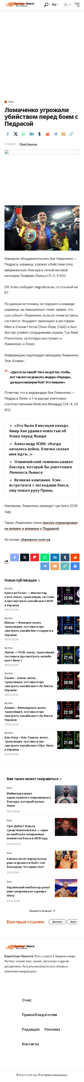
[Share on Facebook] (7, 134)
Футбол (8, 588)
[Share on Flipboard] (34, 557)
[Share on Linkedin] (31, 134)
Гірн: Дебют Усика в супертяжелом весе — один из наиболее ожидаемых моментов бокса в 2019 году (27, 832)
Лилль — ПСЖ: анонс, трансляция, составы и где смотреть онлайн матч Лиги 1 (29, 656)
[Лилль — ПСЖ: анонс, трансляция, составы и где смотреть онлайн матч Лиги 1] (68, 655)
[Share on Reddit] (47, 134)
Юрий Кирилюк (28, 144)
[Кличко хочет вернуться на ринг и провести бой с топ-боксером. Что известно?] (66, 860)
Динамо (57, 921)
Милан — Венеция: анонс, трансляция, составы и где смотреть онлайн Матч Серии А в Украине (28, 628)
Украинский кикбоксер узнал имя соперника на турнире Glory (28, 891)
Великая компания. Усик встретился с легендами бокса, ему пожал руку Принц (39, 485)
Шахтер (75, 921)
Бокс (11, 102)
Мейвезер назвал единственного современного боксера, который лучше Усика (29, 799)
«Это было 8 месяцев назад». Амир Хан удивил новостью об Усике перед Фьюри (39, 430)
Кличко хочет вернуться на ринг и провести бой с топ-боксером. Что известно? (27, 863)
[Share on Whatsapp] (23, 134)
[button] (46, 5)
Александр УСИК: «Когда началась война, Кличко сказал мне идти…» (39, 449)
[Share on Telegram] (55, 134)
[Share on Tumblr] (39, 134)
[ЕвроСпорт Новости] (19, 4)
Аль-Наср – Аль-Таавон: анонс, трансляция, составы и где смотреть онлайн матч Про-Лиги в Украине (28, 743)
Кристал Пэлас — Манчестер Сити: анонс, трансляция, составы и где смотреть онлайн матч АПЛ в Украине (29, 599)
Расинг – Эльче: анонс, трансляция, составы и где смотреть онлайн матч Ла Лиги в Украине (28, 684)
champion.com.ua (35, 539)
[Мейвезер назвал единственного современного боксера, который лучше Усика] (66, 794)
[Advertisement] (42, 54)
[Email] (63, 134)
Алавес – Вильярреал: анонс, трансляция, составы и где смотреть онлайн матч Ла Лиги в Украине (28, 714)
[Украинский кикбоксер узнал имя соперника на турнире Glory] (66, 888)
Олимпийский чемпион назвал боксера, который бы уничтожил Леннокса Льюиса (41, 467)
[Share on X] (16, 134)
